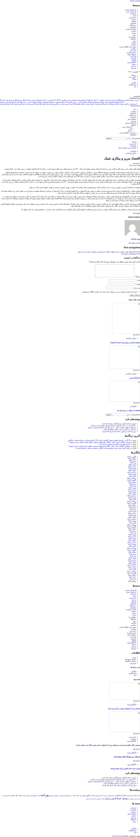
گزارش (133, 58)
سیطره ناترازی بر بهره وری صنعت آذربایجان (125, 342)
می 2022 (133, 556)
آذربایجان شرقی (130, 10)
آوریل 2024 (132, 511)
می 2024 (133, 509)
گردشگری (88, 798)
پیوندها (134, 75)
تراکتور (88, 795)
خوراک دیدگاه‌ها (131, 661)
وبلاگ (134, 79)
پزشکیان (108, 799)
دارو (64, 795)
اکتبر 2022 (132, 546)
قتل (16, 795)
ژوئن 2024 (132, 507)
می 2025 (133, 486)
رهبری (52, 795)
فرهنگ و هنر (131, 54)
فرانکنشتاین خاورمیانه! (130, 254)
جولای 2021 (132, 575)
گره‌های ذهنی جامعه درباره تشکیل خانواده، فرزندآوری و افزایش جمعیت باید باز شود (109, 252)
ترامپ (93, 795)
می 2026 (133, 463)
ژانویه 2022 (132, 564)
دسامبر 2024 (131, 496)
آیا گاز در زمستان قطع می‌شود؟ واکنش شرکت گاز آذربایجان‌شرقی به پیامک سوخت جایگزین (99, 440)
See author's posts (134, 243)
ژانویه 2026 (132, 470)
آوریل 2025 (132, 488)
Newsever (115, 836)
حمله (71, 795)
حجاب (74, 795)
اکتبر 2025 (132, 476)
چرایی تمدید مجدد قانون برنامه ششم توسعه (125, 768)
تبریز (97, 795)
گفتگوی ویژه (131, 62)
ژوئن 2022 (132, 554)
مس (135, 799)
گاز (95, 798)
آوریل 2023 (132, 534)
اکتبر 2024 (132, 499)
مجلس (13, 795)
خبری (134, 35)
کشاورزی (98, 798)
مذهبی (133, 64)
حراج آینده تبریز (135, 378)
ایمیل (137, 284)
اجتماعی (133, 14)
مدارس (8, 795)
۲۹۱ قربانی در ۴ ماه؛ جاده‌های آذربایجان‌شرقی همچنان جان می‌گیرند (113, 425)
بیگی (101, 795)
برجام (113, 795)
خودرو (67, 795)
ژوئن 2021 (132, 577)
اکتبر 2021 (132, 569)
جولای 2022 (132, 552)
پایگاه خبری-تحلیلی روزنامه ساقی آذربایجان (118, 91)
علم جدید (133, 50)
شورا (28, 795)
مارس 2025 (132, 490)
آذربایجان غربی (131, 12)
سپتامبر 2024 (131, 501)
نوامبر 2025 (132, 474)
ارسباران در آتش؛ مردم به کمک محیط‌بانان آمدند (85, 104)
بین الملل (133, 25)
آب (139, 795)
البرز (130, 129)
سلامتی (133, 45)
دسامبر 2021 (131, 566)
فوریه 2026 (132, 468)
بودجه (104, 795)
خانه (134, 109)
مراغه (3, 795)
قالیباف (20, 795)
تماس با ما (132, 77)
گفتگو (134, 60)
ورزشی (133, 66)
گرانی (92, 799)
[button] (135, 106)
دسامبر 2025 (131, 472)
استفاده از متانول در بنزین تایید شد (128, 410)
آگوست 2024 (131, 503)
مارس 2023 (132, 536)
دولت (60, 795)
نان (129, 799)
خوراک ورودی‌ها (130, 659)
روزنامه (45, 795)
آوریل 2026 (132, 465)
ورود (134, 657)
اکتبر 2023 (132, 523)
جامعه (134, 31)
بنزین (107, 795)
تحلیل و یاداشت (131, 29)
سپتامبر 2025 (131, 478)
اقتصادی (133, 23)
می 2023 (133, 533)
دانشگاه (133, 39)
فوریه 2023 (132, 538)
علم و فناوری (131, 52)
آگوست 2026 (131, 457)
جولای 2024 (132, 505)
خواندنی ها (132, 37)
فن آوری (133, 56)
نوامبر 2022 (132, 544)
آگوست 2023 (131, 527)
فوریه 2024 (132, 515)
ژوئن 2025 (132, 484)
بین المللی (132, 115)
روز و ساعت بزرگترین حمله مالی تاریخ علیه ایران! (68, 104)
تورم (80, 795)
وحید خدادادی (135, 239)
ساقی (38, 795)
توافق (84, 795)
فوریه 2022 (132, 562)
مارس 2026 (132, 466)
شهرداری (33, 795)
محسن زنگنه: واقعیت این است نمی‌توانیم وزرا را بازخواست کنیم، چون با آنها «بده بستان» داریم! (108, 745)
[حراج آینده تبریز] (124, 368)
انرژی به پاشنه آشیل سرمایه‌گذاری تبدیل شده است (119, 423)
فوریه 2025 (132, 492)
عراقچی (24, 795)
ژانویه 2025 (132, 494)
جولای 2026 (132, 459)
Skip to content (135, 1)
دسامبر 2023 (131, 519)
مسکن (132, 799)
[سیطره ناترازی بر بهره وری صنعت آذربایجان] (126, 333)
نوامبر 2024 (132, 498)
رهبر (134, 41)
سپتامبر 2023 (131, 525)
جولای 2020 (132, 581)
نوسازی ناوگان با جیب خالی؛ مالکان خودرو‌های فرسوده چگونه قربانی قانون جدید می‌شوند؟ (99, 442)
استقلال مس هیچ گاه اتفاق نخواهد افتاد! (127, 757)
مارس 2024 (132, 513)
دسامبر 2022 (131, 542)
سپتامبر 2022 (131, 548)
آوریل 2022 (132, 558)
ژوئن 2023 (132, 531)
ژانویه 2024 (132, 517)
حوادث (133, 33)
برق (110, 795)
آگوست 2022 (131, 550)
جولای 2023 (132, 529)
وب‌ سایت (136, 288)
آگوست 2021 (131, 573)
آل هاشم (135, 795)
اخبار (134, 15)
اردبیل (134, 19)
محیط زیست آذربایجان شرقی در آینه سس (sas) (124, 708)
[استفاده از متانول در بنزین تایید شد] (124, 401)
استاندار (124, 795)
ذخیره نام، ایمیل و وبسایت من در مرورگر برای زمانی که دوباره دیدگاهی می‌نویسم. (110, 292)
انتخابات (117, 795)
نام (138, 280)
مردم (138, 799)
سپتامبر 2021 (131, 571)
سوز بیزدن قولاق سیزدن (127, 47)
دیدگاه (137, 277)
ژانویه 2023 (132, 540)
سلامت (133, 43)
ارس (128, 795)
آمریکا (131, 795)
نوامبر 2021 (132, 568)
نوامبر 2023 (132, 521)
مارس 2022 (132, 560)
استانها (133, 21)
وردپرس (133, 663)
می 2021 (133, 579)
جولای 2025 (132, 482)
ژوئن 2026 (132, 461)
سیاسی (133, 49)
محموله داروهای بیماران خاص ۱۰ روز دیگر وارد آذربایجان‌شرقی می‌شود (24, 102)
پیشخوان (133, 27)
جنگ (77, 795)
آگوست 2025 (131, 480)
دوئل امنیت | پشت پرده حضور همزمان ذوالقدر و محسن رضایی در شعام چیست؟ (102, 448)
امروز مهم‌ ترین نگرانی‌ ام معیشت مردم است (114, 444)
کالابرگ (102, 798)
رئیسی (56, 795)
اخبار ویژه (132, 17)
